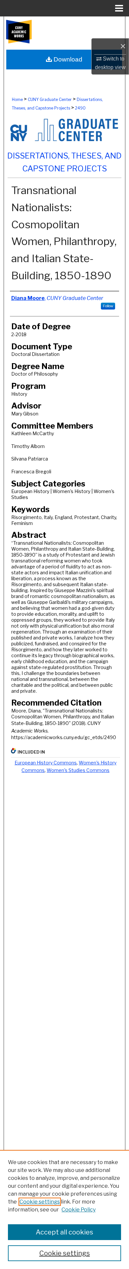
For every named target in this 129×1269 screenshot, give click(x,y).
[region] (64, 1209)
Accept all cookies (64, 1232)
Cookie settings (40, 1202)
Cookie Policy (79, 1210)
